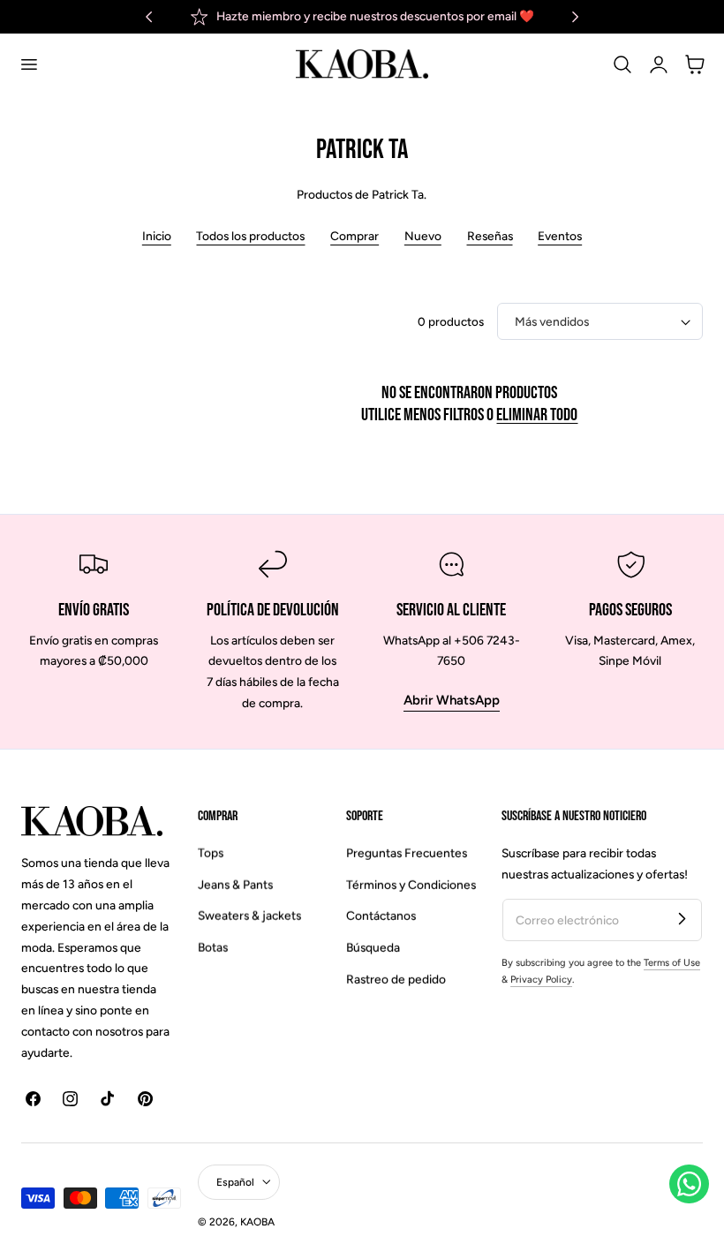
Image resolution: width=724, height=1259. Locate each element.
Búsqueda (373, 947)
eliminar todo (536, 415)
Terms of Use (672, 963)
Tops (210, 853)
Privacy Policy (541, 979)
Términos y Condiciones (411, 885)
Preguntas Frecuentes (406, 853)
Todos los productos (250, 236)
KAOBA (257, 1222)
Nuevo (422, 236)
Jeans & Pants (235, 885)
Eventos (560, 236)
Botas (213, 947)
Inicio (156, 236)
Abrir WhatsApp (451, 700)
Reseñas (490, 236)
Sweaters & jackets (249, 915)
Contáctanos (381, 915)
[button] (28, 64)
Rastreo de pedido (396, 979)
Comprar (354, 236)
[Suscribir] (681, 919)
